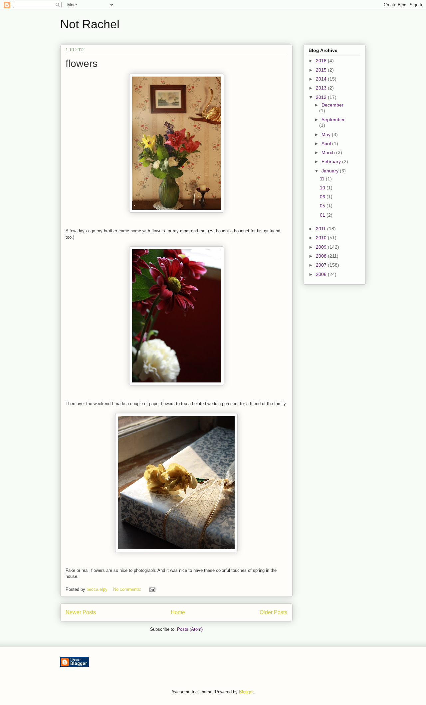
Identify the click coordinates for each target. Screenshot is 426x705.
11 (323, 178)
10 (323, 187)
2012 (322, 97)
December (332, 105)
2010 (322, 237)
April (326, 143)
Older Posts (273, 612)
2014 (322, 79)
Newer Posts (81, 612)
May (326, 134)
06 (323, 196)
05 (323, 205)
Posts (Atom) (190, 629)
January (330, 170)
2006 (322, 274)
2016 (322, 60)
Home (178, 612)
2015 (322, 70)
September (333, 119)
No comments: (128, 589)
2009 (322, 247)
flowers (82, 63)
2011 (321, 228)
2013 (322, 88)
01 (323, 215)
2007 (322, 265)
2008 (322, 256)
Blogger (246, 691)
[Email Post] (152, 589)
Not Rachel (89, 24)
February (331, 161)
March (328, 152)
